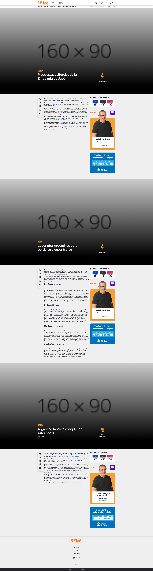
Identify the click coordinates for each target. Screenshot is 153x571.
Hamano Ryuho (55, 104)
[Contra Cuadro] (53, 3)
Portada (40, 6)
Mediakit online (76, 563)
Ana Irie (59, 125)
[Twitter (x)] (99, 3)
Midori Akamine (64, 119)
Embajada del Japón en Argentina (55, 98)
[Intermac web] (102, 163)
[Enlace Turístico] (60, 3)
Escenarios (65, 6)
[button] (40, 99)
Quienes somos (76, 562)
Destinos (52, 6)
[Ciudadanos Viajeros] (43, 3)
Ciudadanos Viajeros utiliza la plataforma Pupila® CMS (76, 569)
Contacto (76, 564)
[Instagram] (102, 3)
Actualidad (46, 6)
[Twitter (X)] (102, 101)
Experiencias (73, 6)
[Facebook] (96, 3)
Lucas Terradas (62, 109)
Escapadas (58, 6)
